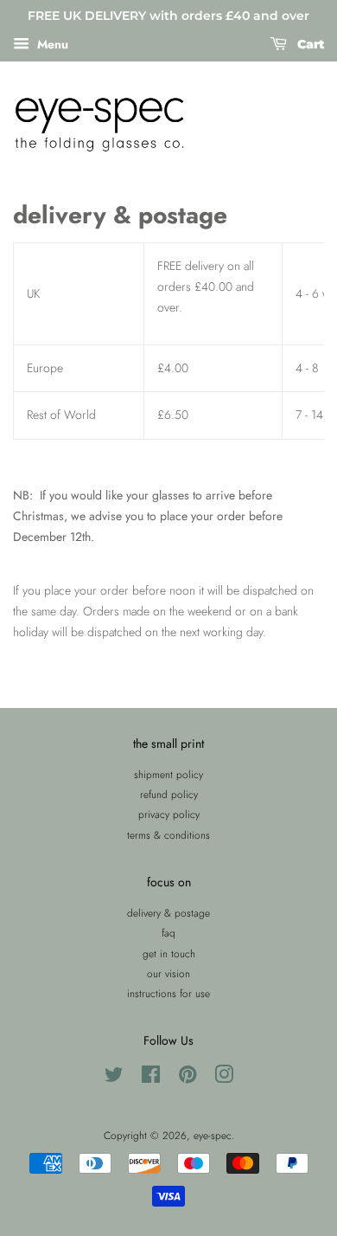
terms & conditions (168, 834)
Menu (51, 44)
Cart (309, 44)
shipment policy (168, 774)
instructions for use (168, 993)
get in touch (169, 953)
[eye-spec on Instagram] (223, 1078)
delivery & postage (168, 912)
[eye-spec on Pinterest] (187, 1078)
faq (168, 932)
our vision (168, 973)
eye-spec (213, 1135)
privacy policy (169, 814)
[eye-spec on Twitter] (114, 1078)
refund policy (169, 794)
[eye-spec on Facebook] (151, 1078)
